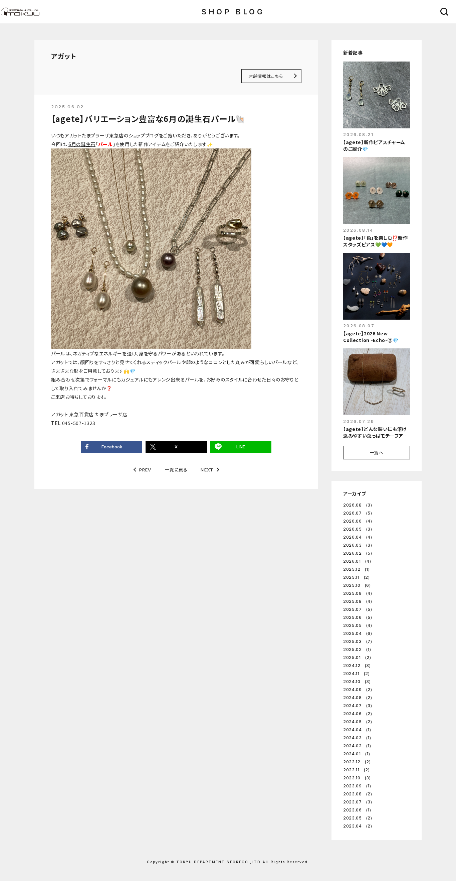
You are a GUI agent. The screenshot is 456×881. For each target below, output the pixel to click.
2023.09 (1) (357, 785)
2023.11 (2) (356, 769)
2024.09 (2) (357, 689)
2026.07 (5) (357, 513)
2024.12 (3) (357, 665)
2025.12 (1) (356, 569)
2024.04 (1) (357, 729)
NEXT (207, 470)
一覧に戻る (176, 469)
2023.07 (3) (357, 801)
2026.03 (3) (357, 545)
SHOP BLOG (232, 11)
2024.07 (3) (357, 705)
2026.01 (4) (357, 561)
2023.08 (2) (357, 793)
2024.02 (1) (357, 745)
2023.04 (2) (357, 826)
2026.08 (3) (357, 505)
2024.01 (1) (356, 753)
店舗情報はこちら (265, 76)
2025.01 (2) (357, 657)
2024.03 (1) (357, 737)
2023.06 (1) (357, 809)
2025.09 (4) (357, 593)
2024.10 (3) (357, 681)
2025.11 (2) (356, 577)
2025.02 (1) (357, 649)
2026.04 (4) (357, 537)
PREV (145, 470)
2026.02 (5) (357, 553)
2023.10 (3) (357, 777)
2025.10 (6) (357, 585)
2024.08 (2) (357, 697)
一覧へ (377, 452)
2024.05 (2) (357, 721)
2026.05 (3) (357, 529)
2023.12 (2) (357, 761)
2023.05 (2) (357, 817)
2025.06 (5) (357, 617)
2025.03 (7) (357, 641)
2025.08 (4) (357, 601)
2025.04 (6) (357, 633)
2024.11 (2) (356, 673)
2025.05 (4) (357, 625)
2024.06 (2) (357, 713)
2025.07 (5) (357, 609)
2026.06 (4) (357, 521)
